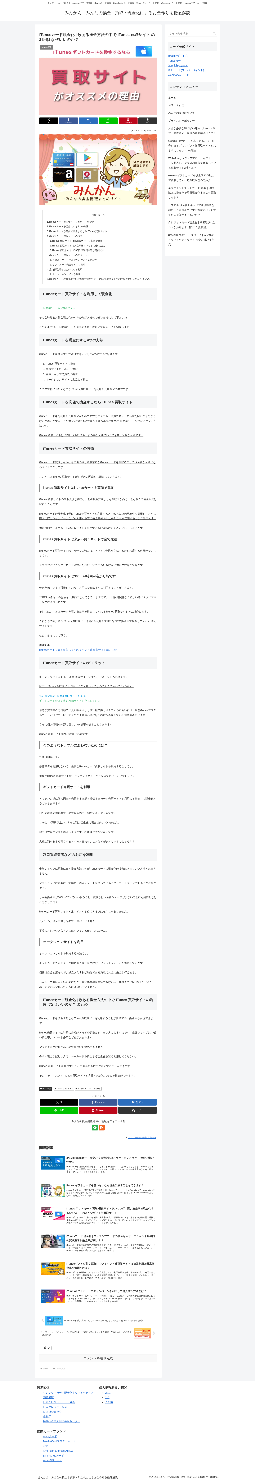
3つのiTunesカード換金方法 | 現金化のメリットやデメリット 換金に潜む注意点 (191, 239)
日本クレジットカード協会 (59, 1402)
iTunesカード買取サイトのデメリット (69, 255)
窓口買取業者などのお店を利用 (65, 269)
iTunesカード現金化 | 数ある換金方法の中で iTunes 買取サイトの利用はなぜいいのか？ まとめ (99, 279)
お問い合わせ (176, 105)
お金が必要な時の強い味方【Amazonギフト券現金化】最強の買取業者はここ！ (192, 131)
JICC (108, 1392)
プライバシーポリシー (181, 120)
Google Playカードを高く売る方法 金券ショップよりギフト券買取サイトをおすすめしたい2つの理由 (192, 145)
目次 (94, 215)
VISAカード (50, 1436)
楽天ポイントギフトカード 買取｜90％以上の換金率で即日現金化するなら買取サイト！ (192, 192)
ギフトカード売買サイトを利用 (68, 264)
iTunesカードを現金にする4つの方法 (68, 226)
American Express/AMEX (58, 1450)
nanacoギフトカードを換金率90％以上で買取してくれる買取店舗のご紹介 (191, 178)
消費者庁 (48, 1397)
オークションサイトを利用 (66, 274)
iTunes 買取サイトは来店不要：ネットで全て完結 (78, 245)
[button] (147, 120)
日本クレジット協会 (55, 1407)
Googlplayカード (178, 65)
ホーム (172, 97)
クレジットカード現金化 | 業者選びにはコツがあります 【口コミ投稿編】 (192, 225)
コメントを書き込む (98, 1358)
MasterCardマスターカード (59, 1441)
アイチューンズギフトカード (89, 1089)
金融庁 (47, 1416)
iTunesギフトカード (65, 1089)
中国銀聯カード (52, 1460)
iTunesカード (175, 60)
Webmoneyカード (178, 75)
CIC (107, 1397)
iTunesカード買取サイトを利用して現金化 (71, 221)
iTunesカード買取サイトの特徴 (65, 236)
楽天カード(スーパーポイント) (186, 70)
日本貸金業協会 (52, 1411)
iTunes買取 (47, 1089)
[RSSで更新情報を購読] (102, 1127)
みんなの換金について (181, 112)
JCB (45, 1446)
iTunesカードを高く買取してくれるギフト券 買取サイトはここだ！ (79, 649)
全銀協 (109, 1402)
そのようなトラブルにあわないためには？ (74, 260)
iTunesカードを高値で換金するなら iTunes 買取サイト (78, 231)
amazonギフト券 (178, 55)
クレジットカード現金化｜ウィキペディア (68, 1392)
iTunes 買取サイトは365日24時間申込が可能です (78, 250)
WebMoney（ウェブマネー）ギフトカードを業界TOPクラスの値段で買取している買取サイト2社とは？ (192, 163)
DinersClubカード (53, 1455)
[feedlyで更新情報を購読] (95, 1127)
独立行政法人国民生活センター (61, 1421)
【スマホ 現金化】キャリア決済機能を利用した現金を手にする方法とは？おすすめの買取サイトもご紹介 (192, 210)
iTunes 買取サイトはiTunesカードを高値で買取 (77, 240)
